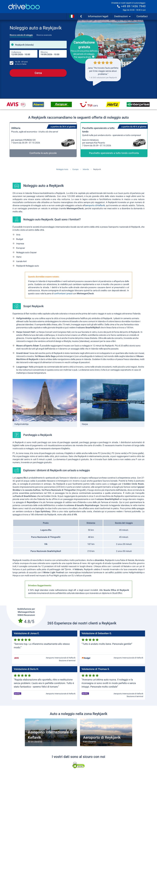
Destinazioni (121, 16)
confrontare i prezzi (63, 293)
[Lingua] (71, 16)
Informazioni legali (98, 16)
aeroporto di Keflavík (95, 205)
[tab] (21, 34)
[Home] (24, 6)
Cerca (38, 72)
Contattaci (142, 16)
